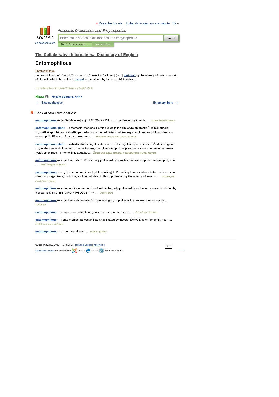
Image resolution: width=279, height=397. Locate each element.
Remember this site (110, 23)
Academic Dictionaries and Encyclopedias (92, 31)
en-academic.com (45, 43)
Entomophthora (163, 102)
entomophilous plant (50, 127)
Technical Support (84, 245)
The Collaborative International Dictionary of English (74, 44)
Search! (171, 38)
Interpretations (103, 44)
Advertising (99, 245)
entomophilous (46, 120)
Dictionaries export (44, 250)
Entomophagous (52, 102)
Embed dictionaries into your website (148, 23)
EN (174, 23)
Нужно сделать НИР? (67, 96)
